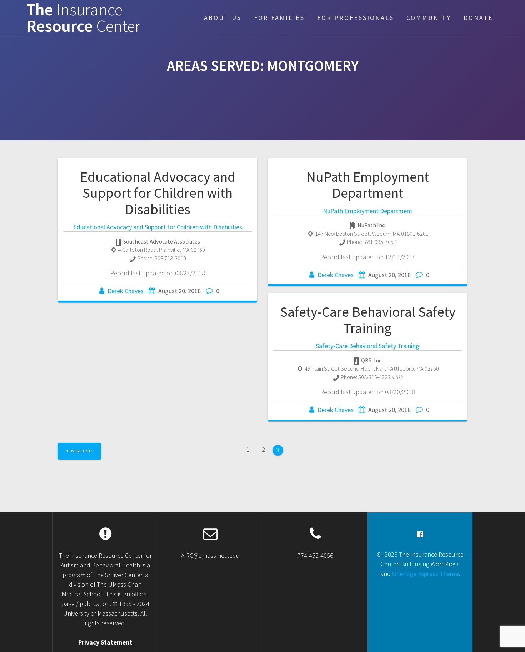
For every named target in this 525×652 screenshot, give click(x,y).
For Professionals (355, 18)
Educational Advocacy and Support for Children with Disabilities (157, 193)
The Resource (83, 18)
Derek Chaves (126, 291)
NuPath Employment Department (367, 185)
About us (222, 18)
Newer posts (79, 450)
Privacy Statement (105, 642)
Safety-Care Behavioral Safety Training (367, 320)
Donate (478, 18)
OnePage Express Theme (425, 574)
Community (428, 18)
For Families (279, 18)
